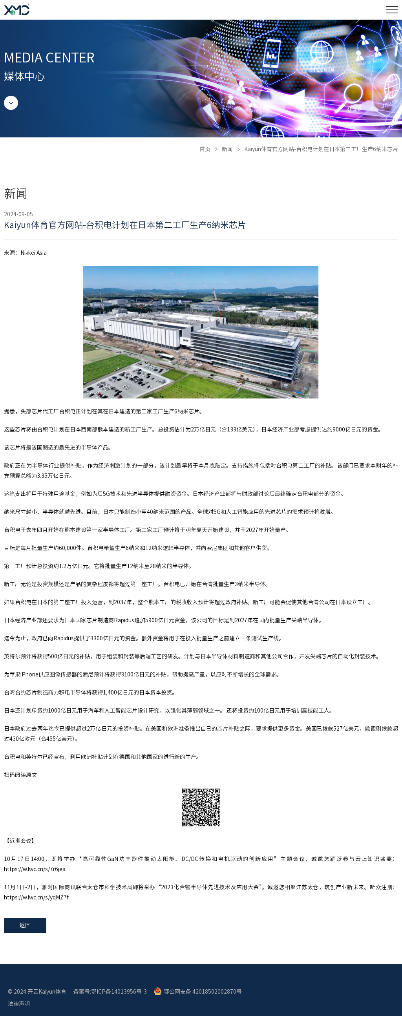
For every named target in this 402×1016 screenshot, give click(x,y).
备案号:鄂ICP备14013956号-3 (110, 991)
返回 (25, 925)
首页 (204, 149)
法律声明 (19, 1004)
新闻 (227, 149)
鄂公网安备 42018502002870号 (203, 991)
